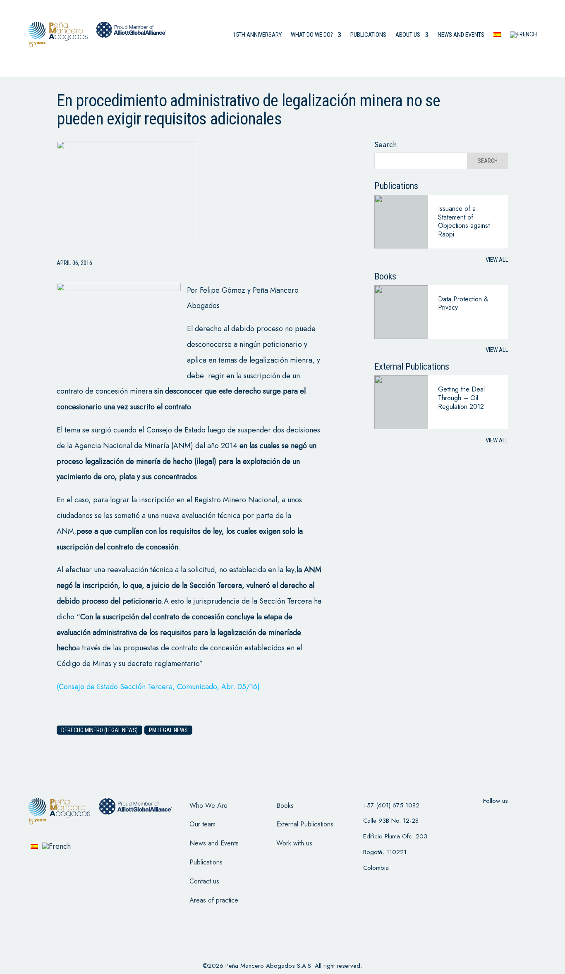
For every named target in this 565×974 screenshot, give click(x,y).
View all (497, 259)
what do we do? (312, 34)
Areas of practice (213, 900)
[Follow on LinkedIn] (528, 817)
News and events (461, 34)
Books (285, 805)
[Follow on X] (485, 817)
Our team (202, 824)
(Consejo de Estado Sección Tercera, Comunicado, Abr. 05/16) (158, 686)
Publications (368, 34)
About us (407, 34)
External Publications (304, 824)
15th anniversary (257, 34)
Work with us (294, 843)
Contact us (204, 881)
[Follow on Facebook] (463, 817)
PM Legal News (168, 730)
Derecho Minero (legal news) (99, 730)
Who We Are (208, 805)
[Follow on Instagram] (506, 817)
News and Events (214, 843)
